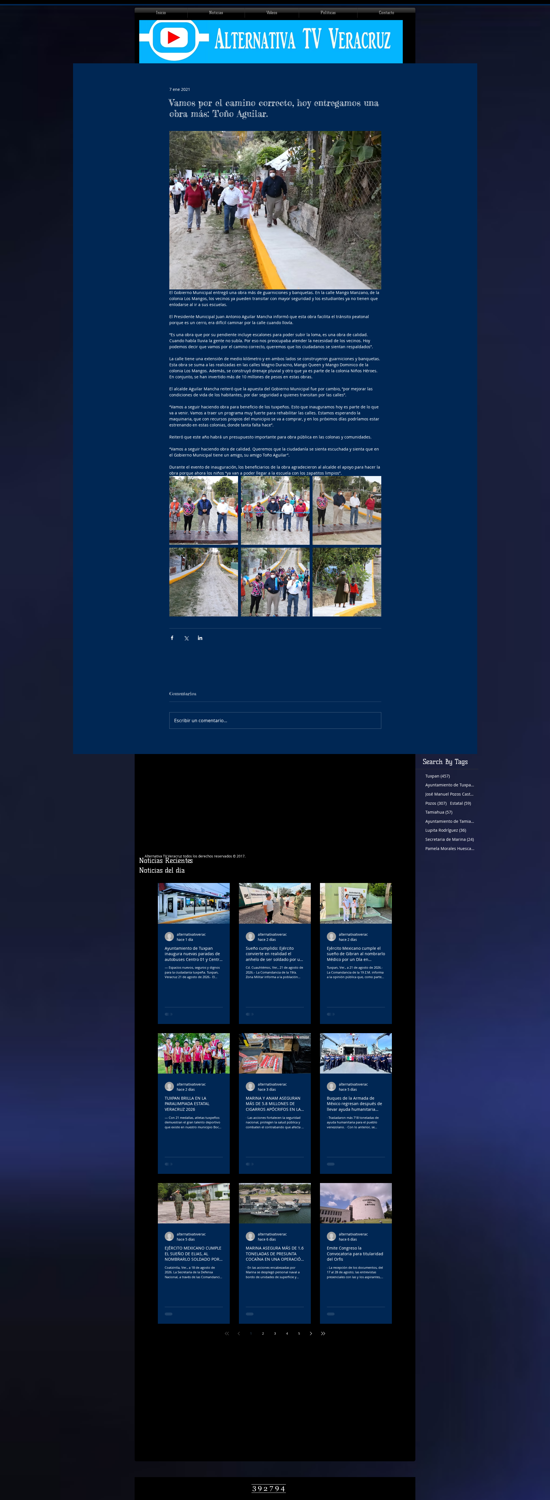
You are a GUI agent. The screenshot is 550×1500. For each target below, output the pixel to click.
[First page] (227, 1333)
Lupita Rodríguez (445, 830)
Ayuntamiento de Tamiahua (449, 821)
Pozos (436, 803)
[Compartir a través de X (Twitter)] (186, 638)
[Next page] (311, 1333)
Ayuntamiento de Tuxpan (449, 785)
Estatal (460, 803)
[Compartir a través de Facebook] (172, 638)
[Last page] (323, 1333)
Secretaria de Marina (449, 839)
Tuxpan (437, 776)
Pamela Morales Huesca (449, 848)
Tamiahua (438, 812)
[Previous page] (239, 1333)
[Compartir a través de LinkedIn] (200, 638)
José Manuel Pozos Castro (449, 794)
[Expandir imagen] (203, 510)
